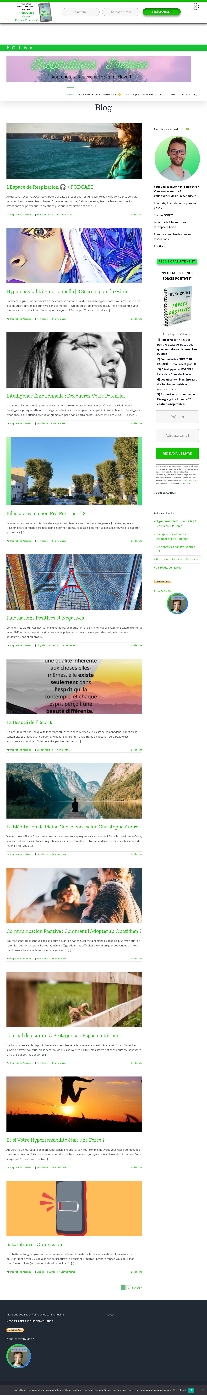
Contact (110, 1314)
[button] (195, 94)
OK (191, 1390)
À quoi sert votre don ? (20, 1339)
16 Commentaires (59, 854)
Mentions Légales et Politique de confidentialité (35, 1314)
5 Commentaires (67, 645)
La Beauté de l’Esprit (29, 722)
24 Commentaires (59, 958)
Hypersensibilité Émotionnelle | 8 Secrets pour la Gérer (67, 291)
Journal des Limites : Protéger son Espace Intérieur (62, 1035)
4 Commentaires (58, 540)
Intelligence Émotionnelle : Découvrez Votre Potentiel (65, 396)
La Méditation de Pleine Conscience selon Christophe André (72, 827)
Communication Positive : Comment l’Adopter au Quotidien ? (74, 931)
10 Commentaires (59, 1167)
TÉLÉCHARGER (161, 11)
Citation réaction (45, 749)
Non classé (42, 318)
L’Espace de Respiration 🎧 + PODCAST (50, 187)
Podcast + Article (45, 214)
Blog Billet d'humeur (46, 645)
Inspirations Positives (20, 214)
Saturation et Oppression (34, 1244)
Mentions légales (191, 480)
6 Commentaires (58, 318)
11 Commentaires (64, 214)
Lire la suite (136, 214)
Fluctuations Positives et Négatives (45, 618)
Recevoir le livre (177, 453)
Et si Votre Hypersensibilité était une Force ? (55, 1140)
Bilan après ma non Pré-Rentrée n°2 (45, 513)
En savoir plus (162, 590)
